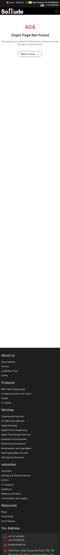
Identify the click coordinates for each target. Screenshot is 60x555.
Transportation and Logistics (14, 498)
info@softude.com (17, 544)
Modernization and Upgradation (16, 448)
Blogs (21, 2)
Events (4, 375)
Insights (4, 398)
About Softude (8, 362)
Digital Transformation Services (16, 434)
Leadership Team (9, 371)
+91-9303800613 (16, 540)
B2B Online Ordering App (13, 389)
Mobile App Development (13, 443)
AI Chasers (6, 402)
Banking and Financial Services (16, 475)
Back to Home (28, 54)
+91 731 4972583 (16, 536)
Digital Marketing (9, 425)
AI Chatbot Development (12, 421)
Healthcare (6, 489)
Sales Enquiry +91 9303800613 (45, 2)
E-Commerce (7, 484)
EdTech (5, 480)
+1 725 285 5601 (52, 5)
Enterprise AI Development (14, 439)
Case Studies (7, 516)
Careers (5, 366)
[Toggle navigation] (56, 11)
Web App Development (12, 457)
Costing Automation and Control (16, 393)
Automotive (6, 471)
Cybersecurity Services (12, 416)
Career (11, 2)
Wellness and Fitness (11, 493)
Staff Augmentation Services (14, 453)
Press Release (8, 521)
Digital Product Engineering (14, 430)
